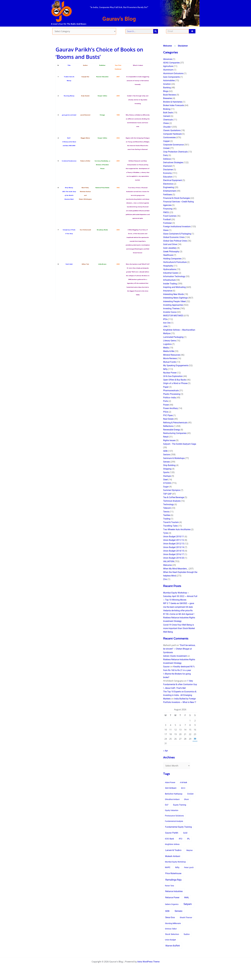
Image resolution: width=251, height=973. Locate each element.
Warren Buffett (172, 945)
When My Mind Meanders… (175, 568)
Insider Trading (170, 283)
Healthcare (168, 255)
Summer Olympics (171, 490)
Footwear (167, 223)
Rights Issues (169, 440)
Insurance (167, 290)
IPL (188, 839)
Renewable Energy (171, 429)
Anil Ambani (170, 788)
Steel (165, 479)
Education (167, 177)
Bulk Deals (168, 112)
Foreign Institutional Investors (176, 226)
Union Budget (170, 940)
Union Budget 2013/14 (173, 547)
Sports (166, 472)
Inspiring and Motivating (174, 287)
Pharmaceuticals (171, 390)
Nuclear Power (169, 372)
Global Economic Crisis (173, 237)
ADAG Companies (171, 62)
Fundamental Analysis (174, 821)
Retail (165, 436)
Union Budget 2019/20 (173, 558)
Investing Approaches (173, 305)
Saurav (166, 666)
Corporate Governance (173, 144)
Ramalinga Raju (173, 879)
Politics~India (169, 397)
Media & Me (168, 351)
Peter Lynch (189, 867)
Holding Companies (172, 258)
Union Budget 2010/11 (173, 536)
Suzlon (187, 934)
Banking (167, 87)
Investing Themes (171, 308)
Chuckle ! (167, 127)
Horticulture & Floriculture (175, 262)
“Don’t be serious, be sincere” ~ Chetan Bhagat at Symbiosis (179, 649)
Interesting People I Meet (174, 301)
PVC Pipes (168, 415)
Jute (165, 326)
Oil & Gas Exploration (173, 376)
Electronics (168, 184)
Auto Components (171, 77)
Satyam (188, 904)
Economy (167, 173)
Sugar (166, 486)
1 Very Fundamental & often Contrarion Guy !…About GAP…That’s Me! (180, 684)
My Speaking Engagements (175, 365)
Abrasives (167, 59)
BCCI (183, 788)
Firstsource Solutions (174, 816)
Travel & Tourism (171, 522)
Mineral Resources (171, 355)
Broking (166, 109)
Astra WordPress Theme (148, 961)
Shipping (167, 469)
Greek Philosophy (171, 251)
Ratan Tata (169, 886)
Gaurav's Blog (119, 19)
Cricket (166, 148)
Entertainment (169, 191)
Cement (166, 116)
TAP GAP (167, 494)
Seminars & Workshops (174, 458)
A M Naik (183, 782)
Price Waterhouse (173, 873)
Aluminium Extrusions (173, 73)
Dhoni (186, 799)
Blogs (165, 91)
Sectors (166, 454)
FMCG (166, 212)
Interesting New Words (173, 294)
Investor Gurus (169, 312)
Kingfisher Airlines (172, 844)
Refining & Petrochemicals (175, 422)
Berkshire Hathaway (173, 794)
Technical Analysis (171, 501)
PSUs (165, 412)
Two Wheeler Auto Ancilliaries (176, 529)
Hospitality (168, 266)
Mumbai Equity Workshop (175, 862)
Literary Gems (169, 340)
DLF (166, 805)
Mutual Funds (169, 362)
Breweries (167, 98)
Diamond (167, 166)
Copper (166, 141)
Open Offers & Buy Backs (174, 380)
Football (167, 219)
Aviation (167, 84)
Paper (166, 387)
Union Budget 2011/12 (173, 540)
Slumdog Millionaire (173, 923)
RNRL (186, 898)
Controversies (169, 137)
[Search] (155, 31)
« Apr (165, 750)
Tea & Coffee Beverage (173, 497)
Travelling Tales (170, 526)
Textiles (166, 515)
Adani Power (170, 782)
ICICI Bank (169, 839)
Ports (165, 401)
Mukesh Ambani (172, 856)
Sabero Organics (171, 904)
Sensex (166, 462)
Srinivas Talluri (171, 929)
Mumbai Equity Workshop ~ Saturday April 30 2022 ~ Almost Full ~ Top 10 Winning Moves (180, 596)
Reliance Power (172, 897)
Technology (168, 504)
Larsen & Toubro (173, 850)
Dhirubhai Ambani (172, 799)
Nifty (165, 369)
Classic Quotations (172, 130)
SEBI (165, 451)
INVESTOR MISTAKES (173, 315)
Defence (167, 159)
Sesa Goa (170, 917)
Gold (185, 833)
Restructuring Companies (174, 433)
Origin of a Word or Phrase (175, 383)
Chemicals (168, 119)
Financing (167, 208)
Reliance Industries (174, 891)
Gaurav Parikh (171, 833)
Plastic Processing (171, 394)
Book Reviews (169, 95)
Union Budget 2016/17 (173, 554)
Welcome (167, 46)
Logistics (167, 344)
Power (166, 405)
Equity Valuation (171, 810)
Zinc (165, 579)
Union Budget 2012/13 (173, 543)
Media (166, 347)
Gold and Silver (170, 244)
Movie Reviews (170, 358)
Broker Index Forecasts (173, 105)
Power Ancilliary (170, 408)
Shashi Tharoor (186, 917)
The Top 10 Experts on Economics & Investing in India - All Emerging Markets (179, 695)
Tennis (166, 511)
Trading (166, 518)
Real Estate (168, 419)
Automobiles (169, 80)
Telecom (167, 508)
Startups (167, 476)
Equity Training (179, 805)
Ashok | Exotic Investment (175, 656)
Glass (165, 230)
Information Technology (174, 276)
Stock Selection (172, 934)
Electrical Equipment (172, 180)
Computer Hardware (172, 134)
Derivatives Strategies (173, 162)
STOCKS (167, 483)
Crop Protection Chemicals (175, 151)
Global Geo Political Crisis (175, 241)
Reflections (168, 426)
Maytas (189, 850)
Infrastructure (169, 280)
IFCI (180, 839)
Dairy (165, 155)
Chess (166, 123)
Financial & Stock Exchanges (176, 198)
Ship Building (169, 465)
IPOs (165, 319)
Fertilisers (167, 194)
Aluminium (168, 69)
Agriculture (168, 66)
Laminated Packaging (173, 337)
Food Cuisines (169, 216)
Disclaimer (183, 46)
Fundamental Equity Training (178, 827)
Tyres (165, 533)
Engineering (168, 187)
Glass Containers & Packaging (177, 233)
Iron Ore (166, 323)
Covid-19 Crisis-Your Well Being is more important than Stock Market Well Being (179, 628)
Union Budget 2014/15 (173, 551)
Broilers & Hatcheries (172, 102)
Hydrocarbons (169, 269)
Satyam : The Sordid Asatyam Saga (179, 444)
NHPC (167, 867)
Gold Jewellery (170, 248)
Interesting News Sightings (175, 298)
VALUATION (168, 561)
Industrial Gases (170, 273)
